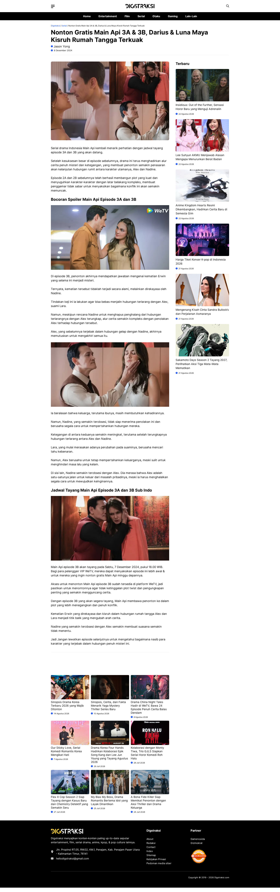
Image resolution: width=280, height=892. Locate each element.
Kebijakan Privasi (156, 859)
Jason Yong (62, 46)
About (149, 839)
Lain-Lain (191, 16)
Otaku (156, 16)
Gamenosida (198, 839)
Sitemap (151, 855)
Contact (150, 847)
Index (149, 851)
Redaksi (151, 843)
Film (127, 16)
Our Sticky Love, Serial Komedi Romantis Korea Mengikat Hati (66, 751)
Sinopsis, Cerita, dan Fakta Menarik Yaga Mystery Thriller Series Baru (108, 705)
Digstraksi (55, 25)
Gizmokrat (196, 843)
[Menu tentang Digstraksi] (53, 6)
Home (87, 16)
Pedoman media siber (158, 863)
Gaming (173, 16)
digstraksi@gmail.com (75, 858)
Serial (141, 16)
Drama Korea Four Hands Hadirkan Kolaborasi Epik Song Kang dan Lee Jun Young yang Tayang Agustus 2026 (109, 755)
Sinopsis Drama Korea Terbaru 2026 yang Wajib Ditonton (67, 705)
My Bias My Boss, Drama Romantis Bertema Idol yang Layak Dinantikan (109, 800)
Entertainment (108, 16)
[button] (227, 6)
